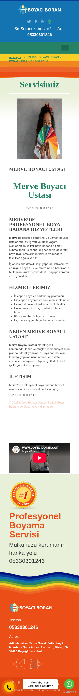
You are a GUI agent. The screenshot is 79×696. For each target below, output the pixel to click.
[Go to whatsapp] (69, 684)
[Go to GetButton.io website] (69, 692)
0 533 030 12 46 (42, 208)
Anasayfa (15, 57)
